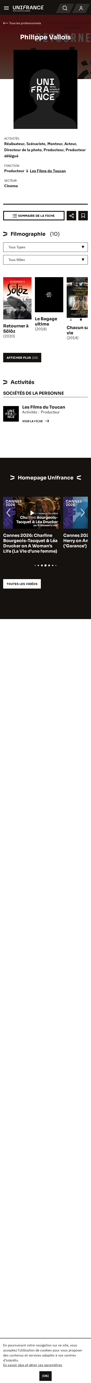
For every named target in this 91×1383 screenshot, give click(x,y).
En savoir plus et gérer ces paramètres (32, 1365)
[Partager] (71, 215)
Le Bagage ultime (46, 321)
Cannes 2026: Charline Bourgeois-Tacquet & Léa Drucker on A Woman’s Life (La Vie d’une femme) (30, 543)
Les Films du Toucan (48, 170)
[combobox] (45, 247)
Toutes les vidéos (22, 584)
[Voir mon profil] (81, 8)
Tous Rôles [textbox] (16, 260)
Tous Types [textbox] (16, 247)
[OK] (45, 1376)
